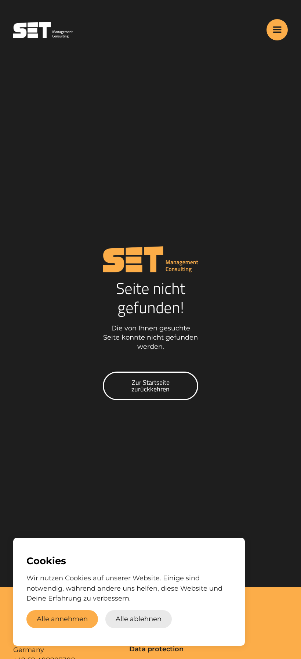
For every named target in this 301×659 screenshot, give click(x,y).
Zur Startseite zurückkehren (150, 385)
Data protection (156, 649)
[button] (277, 29)
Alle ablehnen (139, 619)
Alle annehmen (62, 619)
